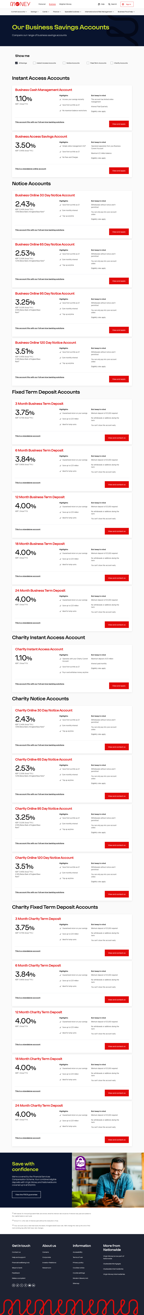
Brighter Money (65, 4)
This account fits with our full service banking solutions (39, 122)
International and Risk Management (98, 12)
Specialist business (72, 12)
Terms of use (78, 1257)
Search (114, 4)
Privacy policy (78, 1262)
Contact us (16, 1252)
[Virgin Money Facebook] (25, 1285)
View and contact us (116, 438)
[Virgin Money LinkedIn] (33, 1285)
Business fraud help (125, 12)
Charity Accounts (121, 63)
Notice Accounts (73, 63)
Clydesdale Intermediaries (113, 1269)
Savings (34, 12)
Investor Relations (49, 1262)
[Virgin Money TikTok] (17, 1285)
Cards (44, 12)
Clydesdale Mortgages (112, 1264)
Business (52, 4)
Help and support (19, 1257)
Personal (42, 4)
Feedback (16, 1273)
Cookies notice (78, 1268)
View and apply (118, 124)
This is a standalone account (27, 436)
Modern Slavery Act (80, 1278)
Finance (56, 12)
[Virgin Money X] (21, 1285)
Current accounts (18, 12)
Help (103, 4)
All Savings (23, 63)
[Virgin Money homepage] (21, 4)
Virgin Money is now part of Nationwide (113, 1257)
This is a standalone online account (30, 169)
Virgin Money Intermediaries (114, 1274)
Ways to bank (17, 1268)
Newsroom (46, 1268)
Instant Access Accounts (46, 63)
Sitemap (76, 1283)
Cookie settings (79, 1273)
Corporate (46, 1257)
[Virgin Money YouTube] (29, 1285)
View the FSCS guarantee (26, 1194)
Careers (45, 1252)
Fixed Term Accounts (98, 63)
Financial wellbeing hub (21, 1262)
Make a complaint (18, 1278)
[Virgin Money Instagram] (13, 1285)
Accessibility (77, 1252)
